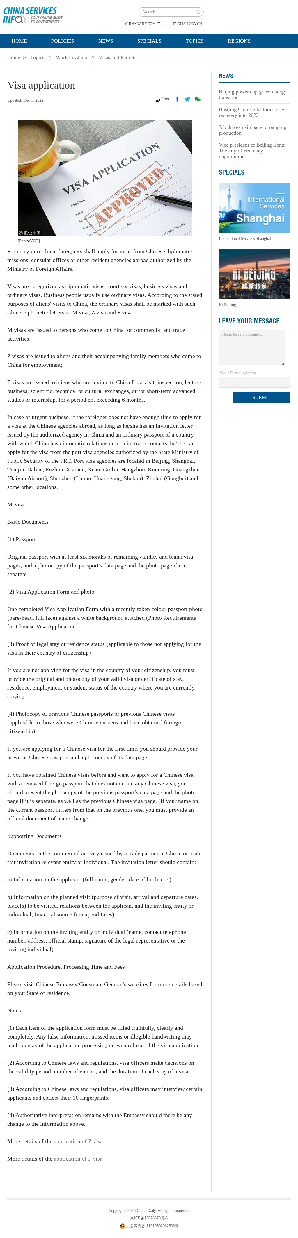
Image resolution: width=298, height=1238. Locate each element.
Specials (149, 41)
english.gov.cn (187, 24)
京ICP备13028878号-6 (149, 1218)
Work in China (71, 57)
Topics (195, 41)
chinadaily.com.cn (143, 24)
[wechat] (198, 99)
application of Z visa (78, 1141)
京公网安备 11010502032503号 (152, 1226)
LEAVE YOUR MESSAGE (249, 321)
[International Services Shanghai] (254, 207)
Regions (239, 41)
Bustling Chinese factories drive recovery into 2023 (253, 112)
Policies (62, 41)
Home (19, 41)
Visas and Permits (117, 57)
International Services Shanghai (245, 238)
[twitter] (187, 99)
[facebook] (177, 99)
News (105, 41)
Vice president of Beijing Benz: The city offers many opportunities (252, 150)
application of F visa (78, 1158)
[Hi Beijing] (254, 274)
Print (165, 99)
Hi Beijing (227, 305)
